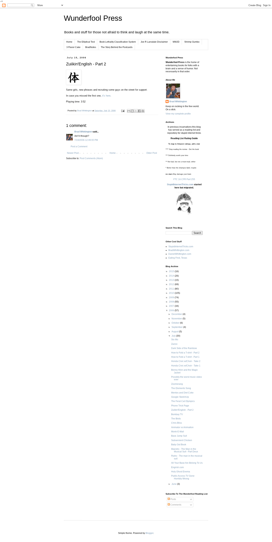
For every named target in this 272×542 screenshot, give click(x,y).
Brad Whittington (83, 131)
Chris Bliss (176, 423)
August (175, 331)
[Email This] (129, 111)
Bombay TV (177, 414)
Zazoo (174, 344)
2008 (172, 301)
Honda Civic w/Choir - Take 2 (185, 361)
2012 (172, 284)
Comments (175, 504)
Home (69, 42)
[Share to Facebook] (139, 111)
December (177, 314)
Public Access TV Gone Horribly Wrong (182, 477)
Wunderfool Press (93, 18)
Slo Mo (174, 339)
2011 (172, 288)
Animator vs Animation (182, 427)
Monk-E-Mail (177, 431)
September (177, 327)
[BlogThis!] (132, 111)
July (174, 336)
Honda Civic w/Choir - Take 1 (185, 365)
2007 (172, 306)
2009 (172, 297)
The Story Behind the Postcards (116, 47)
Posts (173, 499)
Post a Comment (79, 146)
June (174, 484)
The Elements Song (181, 388)
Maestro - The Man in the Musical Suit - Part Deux (184, 450)
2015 (172, 271)
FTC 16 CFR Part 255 (184, 179)
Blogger (149, 533)
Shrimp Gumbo (191, 42)
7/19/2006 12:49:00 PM (86, 140)
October (176, 323)
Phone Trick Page (180, 405)
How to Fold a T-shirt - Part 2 (185, 352)
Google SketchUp (180, 397)
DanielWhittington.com (179, 254)
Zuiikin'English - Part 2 (182, 410)
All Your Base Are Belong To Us (187, 463)
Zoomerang (177, 384)
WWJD (176, 42)
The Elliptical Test (86, 42)
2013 (172, 280)
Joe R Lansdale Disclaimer (154, 42)
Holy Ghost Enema (180, 471)
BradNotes (90, 47)
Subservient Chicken (181, 440)
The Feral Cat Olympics (183, 401)
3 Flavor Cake (73, 47)
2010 (172, 293)
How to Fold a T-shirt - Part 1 (185, 357)
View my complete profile (178, 113)
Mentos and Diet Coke (182, 392)
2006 (172, 310)
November (177, 318)
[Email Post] (122, 110)
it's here (106, 95)
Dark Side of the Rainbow (184, 348)
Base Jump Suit (179, 436)
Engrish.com (177, 467)
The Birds (176, 418)
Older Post (151, 153)
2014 (172, 276)
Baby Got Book (178, 444)
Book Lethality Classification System (118, 42)
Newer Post (73, 153)
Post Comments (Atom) (91, 158)
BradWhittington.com (178, 250)
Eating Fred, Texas (177, 258)
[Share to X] (136, 111)
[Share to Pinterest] (143, 111)
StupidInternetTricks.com (180, 184)
